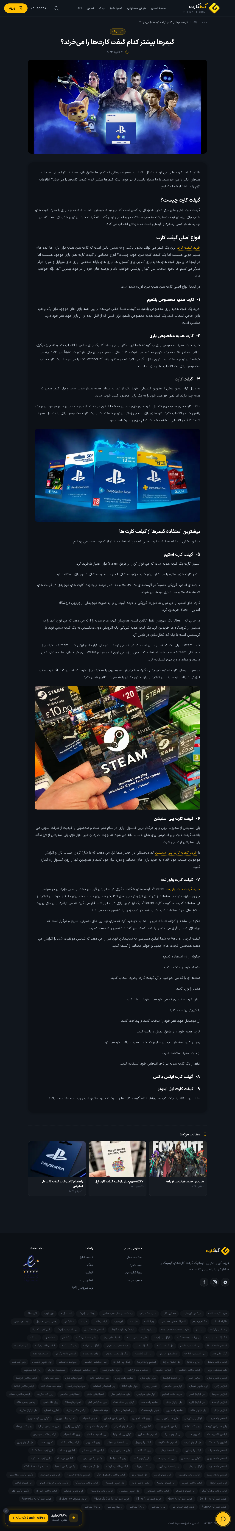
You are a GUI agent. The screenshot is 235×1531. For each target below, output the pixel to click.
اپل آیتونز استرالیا (73, 1491)
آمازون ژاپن (221, 1386)
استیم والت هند (150, 1402)
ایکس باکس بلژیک (76, 1410)
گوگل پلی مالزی (193, 1450)
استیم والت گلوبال (94, 1330)
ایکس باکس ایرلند (168, 1426)
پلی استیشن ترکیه (137, 1338)
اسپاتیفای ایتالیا (95, 1394)
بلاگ (102, 8)
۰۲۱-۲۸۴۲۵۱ (39, 8)
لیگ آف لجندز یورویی (116, 1354)
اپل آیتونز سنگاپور (40, 1458)
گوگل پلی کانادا (130, 1386)
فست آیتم (66, 1314)
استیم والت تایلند (217, 1450)
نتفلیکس (69, 1322)
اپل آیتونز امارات (171, 1362)
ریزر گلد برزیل (100, 1410)
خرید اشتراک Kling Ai (148, 1499)
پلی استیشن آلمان (96, 1434)
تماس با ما (86, 1280)
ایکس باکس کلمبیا (65, 1466)
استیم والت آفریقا (167, 1442)
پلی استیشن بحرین (167, 1418)
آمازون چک (145, 1426)
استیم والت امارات (97, 1426)
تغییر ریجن (151, 1386)
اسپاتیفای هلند (73, 1402)
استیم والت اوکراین (65, 1354)
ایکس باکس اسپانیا (19, 1394)
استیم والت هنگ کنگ (36, 1466)
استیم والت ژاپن (218, 1466)
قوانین (88, 1272)
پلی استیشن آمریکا (67, 1330)
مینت (84, 1322)
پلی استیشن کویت (216, 1426)
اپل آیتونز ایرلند (162, 1475)
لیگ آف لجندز (142, 1346)
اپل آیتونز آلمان (197, 1394)
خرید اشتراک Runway (214, 1507)
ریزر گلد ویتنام (23, 1426)
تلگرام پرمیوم (200, 1322)
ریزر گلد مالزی (51, 1378)
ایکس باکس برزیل (217, 1362)
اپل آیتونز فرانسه (172, 1378)
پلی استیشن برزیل (217, 1370)
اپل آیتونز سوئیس (130, 1491)
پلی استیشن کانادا (99, 1378)
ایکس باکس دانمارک (87, 1483)
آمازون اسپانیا (219, 1394)
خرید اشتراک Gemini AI (213, 1499)
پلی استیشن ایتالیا (48, 1426)
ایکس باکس (100, 1322)
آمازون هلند (46, 1442)
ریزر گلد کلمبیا (50, 1402)
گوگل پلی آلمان (148, 1378)
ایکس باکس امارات (46, 1491)
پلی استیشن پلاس (190, 1346)
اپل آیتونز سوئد (90, 1466)
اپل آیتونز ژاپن (197, 1402)
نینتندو (199, 1330)
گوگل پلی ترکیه (91, 1346)
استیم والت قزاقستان (78, 1475)
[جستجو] (56, 8)
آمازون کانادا (193, 1362)
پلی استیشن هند (165, 1458)
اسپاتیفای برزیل (111, 1338)
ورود (12, 8)
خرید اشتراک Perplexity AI (37, 1499)
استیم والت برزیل (65, 1418)
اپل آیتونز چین (25, 1442)
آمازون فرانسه (219, 1402)
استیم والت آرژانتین (137, 1370)
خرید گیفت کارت (188, 247)
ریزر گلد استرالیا (71, 1434)
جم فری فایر (169, 1314)
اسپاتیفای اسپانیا (68, 1362)
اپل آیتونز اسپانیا (123, 1426)
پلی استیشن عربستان (83, 1370)
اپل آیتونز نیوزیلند (50, 1475)
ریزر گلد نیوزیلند (143, 1466)
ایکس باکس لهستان (189, 1475)
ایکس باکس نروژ (140, 1483)
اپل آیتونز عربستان (115, 1483)
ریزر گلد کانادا (144, 1450)
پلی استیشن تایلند (168, 1450)
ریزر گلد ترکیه (69, 1346)
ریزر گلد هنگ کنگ (51, 1386)
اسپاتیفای (50, 1338)
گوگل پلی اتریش (193, 1418)
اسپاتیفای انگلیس (70, 1394)
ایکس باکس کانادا (69, 1442)
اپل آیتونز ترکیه (165, 1346)
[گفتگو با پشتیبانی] (223, 1519)
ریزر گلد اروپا (93, 1442)
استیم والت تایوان (217, 1458)
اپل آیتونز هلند (198, 1410)
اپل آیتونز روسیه (166, 1483)
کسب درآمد (134, 1280)
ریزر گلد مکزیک (45, 1394)
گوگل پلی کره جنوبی (38, 1418)
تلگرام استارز (220, 1322)
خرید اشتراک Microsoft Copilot (111, 1499)
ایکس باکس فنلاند (217, 1434)
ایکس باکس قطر (20, 1491)
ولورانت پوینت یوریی (117, 1346)
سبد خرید (136, 1265)
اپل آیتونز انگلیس (42, 1362)
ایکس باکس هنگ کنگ (214, 1491)
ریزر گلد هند (18, 1362)
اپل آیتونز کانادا (140, 1458)
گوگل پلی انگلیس (173, 1386)
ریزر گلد (34, 1338)
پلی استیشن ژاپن (120, 1450)
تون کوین (49, 1314)
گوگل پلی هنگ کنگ (123, 1402)
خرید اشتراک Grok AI (180, 1499)
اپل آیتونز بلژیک (172, 1434)
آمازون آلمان (194, 1378)
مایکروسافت (147, 1330)
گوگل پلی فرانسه (111, 1370)
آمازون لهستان (67, 1450)
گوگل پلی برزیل (143, 1442)
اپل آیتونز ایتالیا (173, 1402)
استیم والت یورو (175, 1410)
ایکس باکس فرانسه (26, 1378)
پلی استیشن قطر (97, 1402)
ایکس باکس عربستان (101, 1491)
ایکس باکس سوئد (192, 1483)
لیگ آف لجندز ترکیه (216, 1338)
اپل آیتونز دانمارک (185, 1491)
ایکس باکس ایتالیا (24, 1386)
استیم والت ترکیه (146, 1362)
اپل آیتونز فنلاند (23, 1483)
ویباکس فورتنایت (192, 1314)
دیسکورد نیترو (21, 1322)
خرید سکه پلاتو (147, 1314)
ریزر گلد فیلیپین (143, 1354)
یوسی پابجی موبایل (46, 1322)
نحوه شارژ (116, 8)
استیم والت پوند (218, 1418)
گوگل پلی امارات (121, 1362)
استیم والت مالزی (147, 1434)
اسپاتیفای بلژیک (56, 1370)
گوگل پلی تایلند (194, 1466)
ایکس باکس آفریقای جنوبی (54, 1483)
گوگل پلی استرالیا (122, 1434)
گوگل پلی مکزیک (150, 1410)
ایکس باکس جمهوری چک (111, 1475)
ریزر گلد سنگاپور (32, 1370)
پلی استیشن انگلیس (95, 1362)
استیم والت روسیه (217, 1475)
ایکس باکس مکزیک (117, 1466)
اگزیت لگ (32, 1314)
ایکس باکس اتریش (115, 1418)
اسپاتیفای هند (40, 1354)
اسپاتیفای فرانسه (76, 1386)
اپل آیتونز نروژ (139, 1475)
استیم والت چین (124, 1378)
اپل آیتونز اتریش (198, 1386)
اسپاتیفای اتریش (168, 1354)
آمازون (65, 1338)
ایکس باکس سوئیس (44, 1434)
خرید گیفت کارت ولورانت (182, 889)
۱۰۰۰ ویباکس (158, 1507)
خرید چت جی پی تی (183, 1507)
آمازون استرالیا (89, 1418)
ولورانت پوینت (90, 1354)
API (80, 8)
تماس (90, 8)
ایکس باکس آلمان (217, 1378)
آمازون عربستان (65, 1458)
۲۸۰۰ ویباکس (136, 1507)
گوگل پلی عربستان (190, 1458)
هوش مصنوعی (136, 8)
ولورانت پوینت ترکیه (188, 1338)
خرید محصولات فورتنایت (175, 1330)
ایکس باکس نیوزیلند (91, 1458)
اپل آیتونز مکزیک (28, 1410)
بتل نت (133, 1322)
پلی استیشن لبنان (120, 1394)
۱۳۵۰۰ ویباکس (92, 1507)
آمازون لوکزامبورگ (217, 1442)
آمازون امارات (21, 1346)
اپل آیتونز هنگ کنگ (42, 1450)
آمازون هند (194, 1434)
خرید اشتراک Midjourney (73, 1499)
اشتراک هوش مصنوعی (173, 1322)
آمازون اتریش (51, 1410)
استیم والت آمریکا (217, 1346)
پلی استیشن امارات (195, 1354)
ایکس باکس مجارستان (21, 1475)
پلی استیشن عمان (124, 1410)
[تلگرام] (225, 1282)
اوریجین (118, 1322)
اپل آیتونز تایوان (192, 1442)
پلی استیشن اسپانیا (117, 1442)
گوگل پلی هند (219, 1354)
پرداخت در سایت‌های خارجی (117, 1314)
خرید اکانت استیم (172, 1394)
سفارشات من (133, 1272)
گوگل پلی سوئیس (146, 1394)
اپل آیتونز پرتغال (218, 1483)
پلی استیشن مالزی (169, 1466)
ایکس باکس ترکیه (45, 1346)
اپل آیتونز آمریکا (41, 1330)
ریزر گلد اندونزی (141, 1418)
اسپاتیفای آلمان (73, 1378)
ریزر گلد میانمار (117, 1458)
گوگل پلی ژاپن (72, 1426)
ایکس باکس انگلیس (189, 1370)
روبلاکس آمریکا (87, 1314)
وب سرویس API (82, 1288)
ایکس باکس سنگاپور (157, 1491)
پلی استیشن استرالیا (104, 1386)
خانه (204, 22)
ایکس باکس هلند (26, 1402)
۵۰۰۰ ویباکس (114, 1507)
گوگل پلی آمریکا (162, 1338)
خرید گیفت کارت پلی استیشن (176, 852)
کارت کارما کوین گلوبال (122, 1330)
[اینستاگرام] (214, 1282)
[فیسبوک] (204, 1282)
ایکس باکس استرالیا (93, 1450)
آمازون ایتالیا (220, 1410)
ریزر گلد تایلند (192, 1426)
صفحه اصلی (158, 8)
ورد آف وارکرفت (218, 1330)
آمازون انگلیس (163, 1370)
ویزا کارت (149, 1322)
